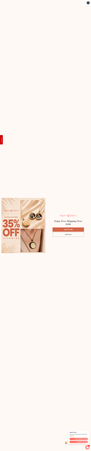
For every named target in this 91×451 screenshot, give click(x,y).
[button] (87, 447)
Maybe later (68, 234)
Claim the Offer (68, 229)
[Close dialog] (88, 2)
